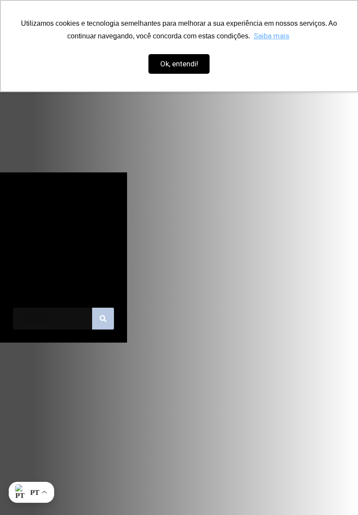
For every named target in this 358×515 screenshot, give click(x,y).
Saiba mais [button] (271, 35)
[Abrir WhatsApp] (336, 493)
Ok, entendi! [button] (179, 63)
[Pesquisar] (103, 319)
